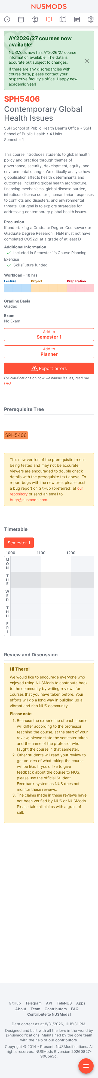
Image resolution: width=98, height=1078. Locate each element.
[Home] (49, 6)
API (49, 1003)
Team (35, 1009)
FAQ (7, 383)
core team (83, 1035)
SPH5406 (16, 435)
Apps (80, 1003)
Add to (49, 334)
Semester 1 (19, 542)
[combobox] (49, 334)
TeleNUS (64, 1003)
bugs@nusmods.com (28, 499)
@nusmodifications (22, 1035)
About (20, 1009)
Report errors (53, 368)
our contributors (62, 1040)
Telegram (33, 1003)
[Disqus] (49, 895)
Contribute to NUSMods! (49, 1014)
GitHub (15, 1003)
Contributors (56, 1009)
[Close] (87, 60)
